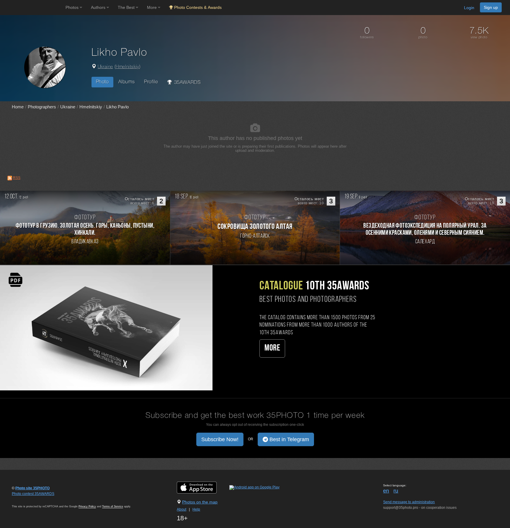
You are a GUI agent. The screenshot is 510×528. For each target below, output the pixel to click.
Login (469, 8)
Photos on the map (200, 502)
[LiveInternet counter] (25, 499)
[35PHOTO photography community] (32, 7)
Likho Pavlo (117, 106)
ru (395, 491)
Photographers (42, 106)
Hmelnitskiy (127, 67)
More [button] (152, 7)
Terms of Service (112, 506)
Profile (151, 82)
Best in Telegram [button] (288, 439)
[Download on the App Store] (202, 487)
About (181, 509)
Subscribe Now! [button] (219, 439)
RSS (16, 178)
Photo (102, 82)
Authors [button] (99, 7)
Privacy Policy (87, 506)
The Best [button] (127, 7)
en (386, 491)
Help (196, 509)
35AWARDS (186, 82)
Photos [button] (73, 7)
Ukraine (105, 67)
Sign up (491, 7)
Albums (126, 82)
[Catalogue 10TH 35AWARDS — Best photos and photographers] (106, 327)
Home (18, 106)
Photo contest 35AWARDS (33, 494)
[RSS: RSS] (9, 178)
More (272, 348)
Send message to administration (409, 502)
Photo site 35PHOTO (32, 488)
